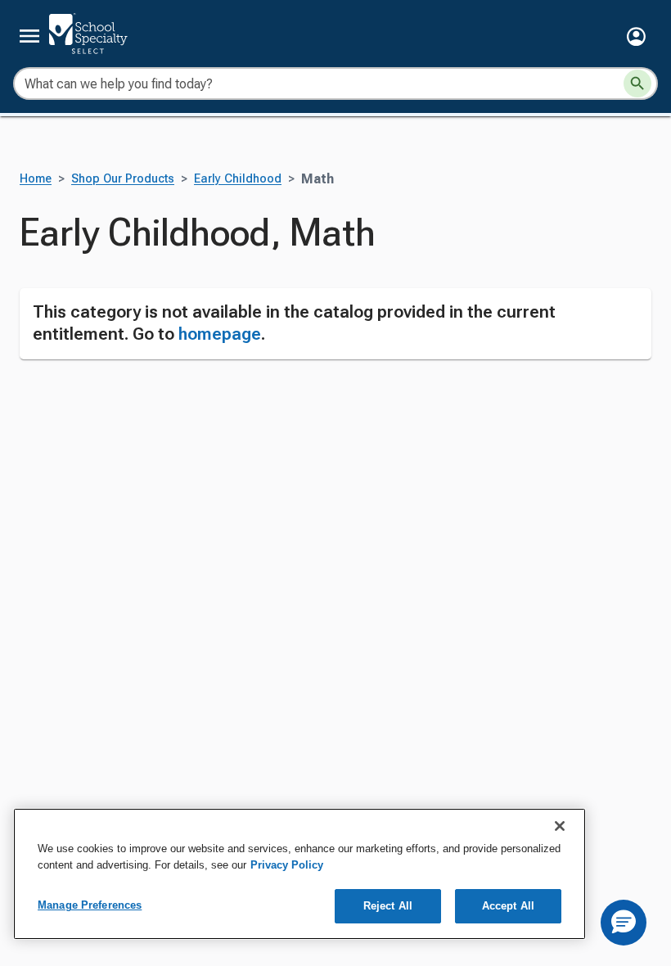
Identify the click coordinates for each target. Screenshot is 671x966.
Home (36, 179)
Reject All (387, 906)
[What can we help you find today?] (637, 83)
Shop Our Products (122, 179)
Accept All (508, 906)
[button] (636, 36)
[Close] (560, 826)
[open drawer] (29, 36)
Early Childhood (237, 179)
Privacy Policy (286, 865)
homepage (219, 334)
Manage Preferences (90, 905)
